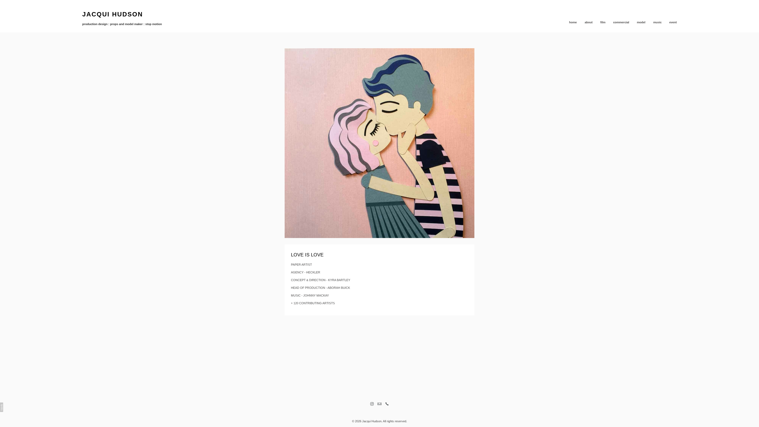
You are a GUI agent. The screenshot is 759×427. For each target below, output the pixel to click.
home (573, 22)
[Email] (379, 404)
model (641, 22)
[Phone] (387, 404)
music (657, 22)
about (589, 22)
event (673, 22)
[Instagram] (372, 404)
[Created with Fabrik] (1, 407)
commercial (621, 22)
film (602, 22)
